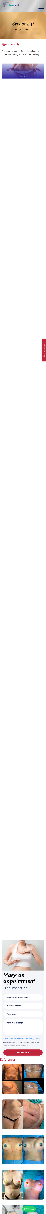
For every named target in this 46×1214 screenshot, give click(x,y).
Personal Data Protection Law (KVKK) (19, 1039)
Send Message (22, 1052)
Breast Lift (28, 30)
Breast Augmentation (23, 77)
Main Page (17, 30)
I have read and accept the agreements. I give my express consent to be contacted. (22, 1042)
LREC (38, 1039)
